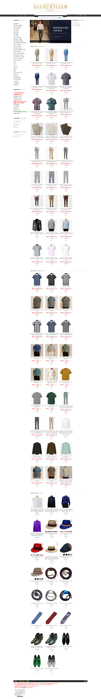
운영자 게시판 (17, 110)
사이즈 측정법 (75, 22)
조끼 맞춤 (16, 34)
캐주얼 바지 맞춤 (18, 39)
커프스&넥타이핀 (18, 72)
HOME (86, 681)
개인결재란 (16, 83)
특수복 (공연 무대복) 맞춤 (20, 42)
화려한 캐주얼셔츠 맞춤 (19, 49)
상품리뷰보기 (17, 113)
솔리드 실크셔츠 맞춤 (19, 53)
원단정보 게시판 (18, 98)
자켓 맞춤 (16, 30)
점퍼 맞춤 (16, 32)
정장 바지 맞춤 (17, 37)
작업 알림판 (16, 104)
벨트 (15, 70)
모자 (15, 62)
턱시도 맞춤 (16, 28)
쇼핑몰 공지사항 (18, 96)
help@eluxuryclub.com (33, 686)
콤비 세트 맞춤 (17, 27)
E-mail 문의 (16, 127)
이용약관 (27, 681)
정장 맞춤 (16, 23)
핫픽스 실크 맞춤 (18, 58)
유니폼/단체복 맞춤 (18, 41)
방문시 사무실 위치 (76, 24)
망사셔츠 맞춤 (17, 51)
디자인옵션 (16, 106)
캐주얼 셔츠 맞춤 (18, 48)
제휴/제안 (16, 108)
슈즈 (15, 63)
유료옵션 (16, 84)
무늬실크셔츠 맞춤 (18, 55)
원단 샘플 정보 (17, 77)
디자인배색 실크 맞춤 (19, 56)
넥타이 (15, 69)
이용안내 (15, 681)
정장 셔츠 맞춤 (17, 44)
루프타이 (16, 67)
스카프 (15, 65)
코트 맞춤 (16, 35)
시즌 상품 (16, 81)
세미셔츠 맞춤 (17, 46)
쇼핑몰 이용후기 (18, 99)
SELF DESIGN (17, 79)
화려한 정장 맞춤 (18, 25)
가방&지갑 (16, 76)
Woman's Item (17, 60)
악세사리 (16, 74)
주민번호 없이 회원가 (77, 25)
